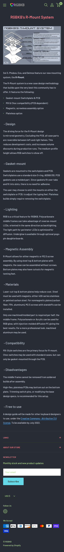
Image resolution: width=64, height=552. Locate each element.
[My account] (52, 5)
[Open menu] (4, 5)
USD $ (7, 496)
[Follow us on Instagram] (5, 511)
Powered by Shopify (12, 545)
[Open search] (46, 5)
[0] (58, 5)
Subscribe (13, 481)
